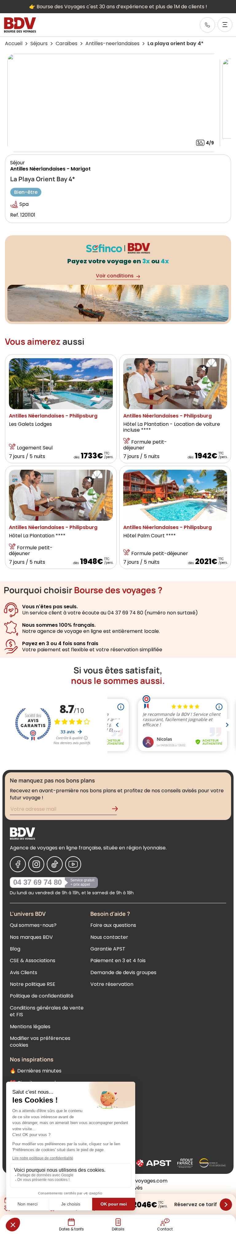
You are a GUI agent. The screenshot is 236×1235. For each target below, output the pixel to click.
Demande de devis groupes (123, 972)
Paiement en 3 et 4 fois (118, 960)
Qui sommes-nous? (33, 925)
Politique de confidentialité (41, 995)
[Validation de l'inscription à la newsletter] (117, 810)
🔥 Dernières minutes (35, 1070)
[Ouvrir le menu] (225, 24)
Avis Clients (23, 972)
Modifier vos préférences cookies (40, 1042)
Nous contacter (109, 937)
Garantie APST (107, 948)
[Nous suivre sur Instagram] (36, 864)
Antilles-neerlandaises (112, 43)
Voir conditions (115, 275)
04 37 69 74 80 (37, 882)
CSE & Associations (32, 960)
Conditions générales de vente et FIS (47, 1011)
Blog (15, 948)
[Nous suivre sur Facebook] (18, 864)
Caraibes (66, 43)
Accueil (13, 43)
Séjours (39, 43)
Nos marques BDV (31, 937)
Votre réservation (111, 984)
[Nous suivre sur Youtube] (73, 864)
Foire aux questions (113, 925)
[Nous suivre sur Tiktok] (55, 864)
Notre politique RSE (32, 984)
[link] (207, 25)
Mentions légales (30, 1026)
